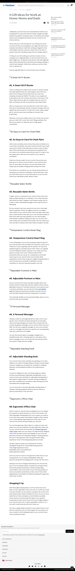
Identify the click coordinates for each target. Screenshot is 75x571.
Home (10, 9)
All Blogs (15, 9)
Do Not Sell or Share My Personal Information (64, 569)
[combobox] (41, 5)
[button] (37, 539)
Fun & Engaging (22, 9)
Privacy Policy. (42, 534)
